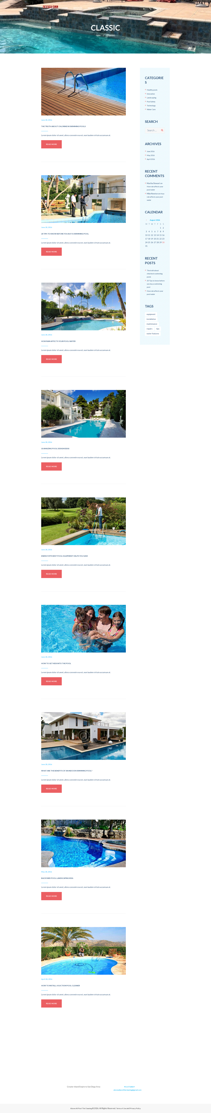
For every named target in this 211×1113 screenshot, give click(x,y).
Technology (151, 105)
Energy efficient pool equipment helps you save (64, 556)
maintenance (152, 324)
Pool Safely (151, 102)
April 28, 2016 (46, 979)
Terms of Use (121, 1108)
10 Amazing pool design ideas (55, 448)
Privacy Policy (135, 1108)
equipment (151, 314)
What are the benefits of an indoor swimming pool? (66, 771)
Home (98, 35)
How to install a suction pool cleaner (60, 985)
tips (157, 329)
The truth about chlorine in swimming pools (63, 126)
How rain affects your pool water (58, 341)
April (151, 159)
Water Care (151, 109)
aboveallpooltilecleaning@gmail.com (127, 1090)
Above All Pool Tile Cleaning (81, 1108)
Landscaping (151, 98)
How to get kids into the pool (56, 663)
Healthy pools (152, 90)
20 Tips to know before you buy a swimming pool (65, 234)
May (151, 155)
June (151, 151)
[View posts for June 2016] (146, 220)
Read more (51, 144)
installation (151, 319)
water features (153, 333)
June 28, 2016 (46, 120)
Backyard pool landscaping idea (57, 878)
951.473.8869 (164, 9)
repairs (149, 329)
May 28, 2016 (46, 872)
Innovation (151, 94)
